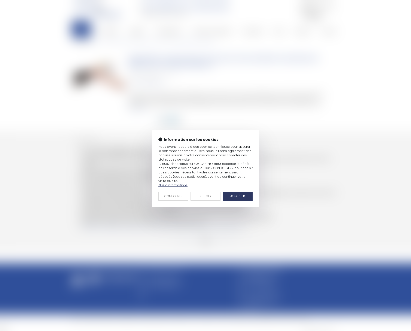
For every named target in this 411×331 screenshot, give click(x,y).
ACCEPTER (237, 196)
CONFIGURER (173, 196)
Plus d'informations (173, 185)
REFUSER (205, 196)
